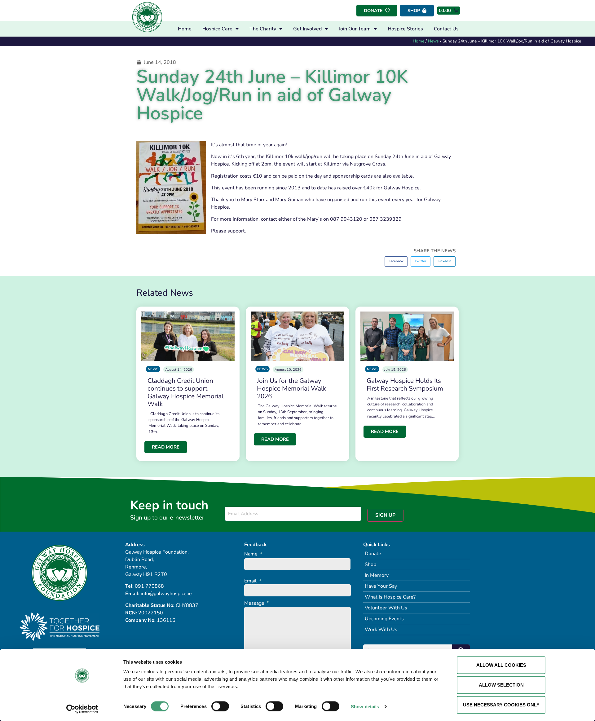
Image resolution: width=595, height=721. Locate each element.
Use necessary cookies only (501, 704)
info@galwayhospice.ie (166, 593)
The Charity (262, 28)
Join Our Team (355, 28)
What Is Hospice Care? (390, 597)
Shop (370, 564)
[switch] (220, 706)
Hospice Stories (405, 28)
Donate (373, 553)
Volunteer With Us (386, 607)
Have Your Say (381, 586)
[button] (396, 261)
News (433, 41)
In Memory (377, 575)
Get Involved (307, 28)
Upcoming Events (384, 618)
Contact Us (446, 28)
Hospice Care (217, 28)
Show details (365, 706)
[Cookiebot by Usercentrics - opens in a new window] (82, 709)
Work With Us (381, 629)
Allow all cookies (501, 665)
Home (185, 28)
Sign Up (385, 515)
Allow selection (501, 685)
